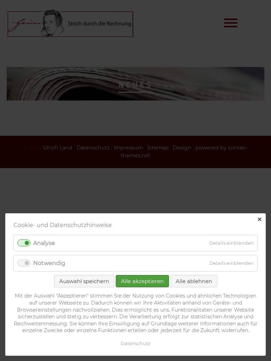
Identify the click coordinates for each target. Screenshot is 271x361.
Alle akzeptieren (142, 281)
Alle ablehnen (194, 281)
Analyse (44, 243)
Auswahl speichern (84, 281)
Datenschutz (135, 343)
